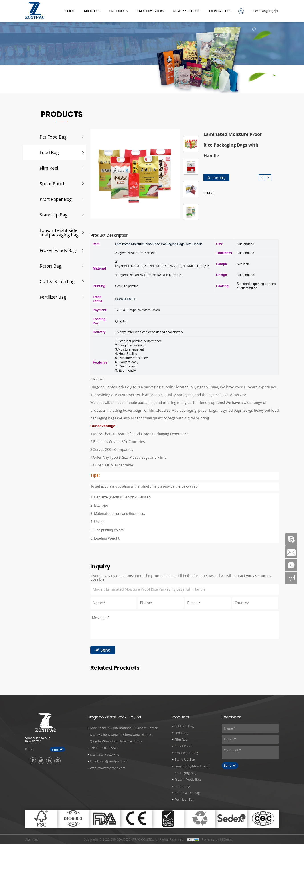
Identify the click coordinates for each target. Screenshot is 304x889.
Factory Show (150, 11)
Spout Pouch (53, 183)
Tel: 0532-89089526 (104, 748)
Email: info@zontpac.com (109, 761)
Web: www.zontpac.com (107, 768)
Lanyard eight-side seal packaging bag (59, 232)
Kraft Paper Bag (56, 199)
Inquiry (218, 177)
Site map (31, 839)
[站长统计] (193, 839)
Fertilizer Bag (53, 297)
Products (118, 11)
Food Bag (49, 152)
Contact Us (220, 11)
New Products (186, 11)
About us (92, 11)
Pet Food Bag (53, 137)
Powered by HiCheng (217, 839)
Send (105, 650)
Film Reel (49, 168)
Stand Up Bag (53, 215)
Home (70, 11)
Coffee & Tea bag (57, 281)
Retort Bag (50, 266)
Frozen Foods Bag (58, 250)
